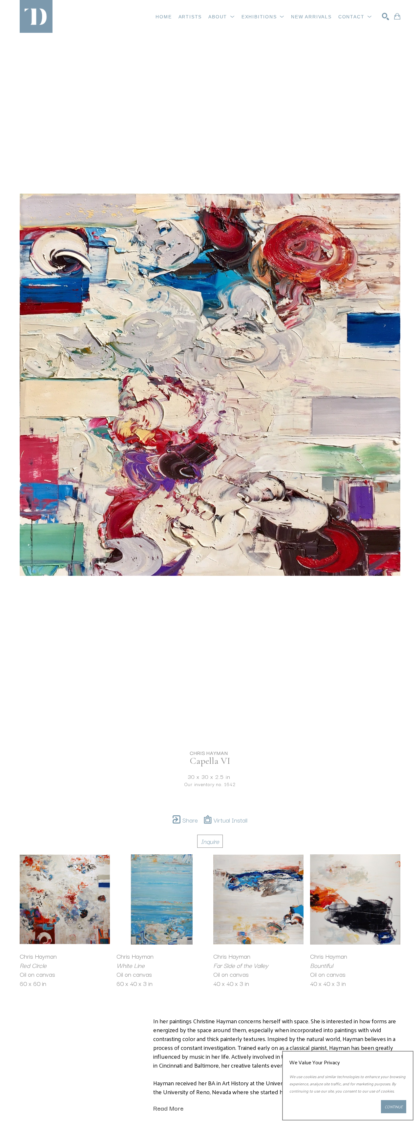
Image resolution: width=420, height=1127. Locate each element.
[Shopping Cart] (397, 16)
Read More (168, 1108)
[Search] (385, 16)
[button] (221, 16)
